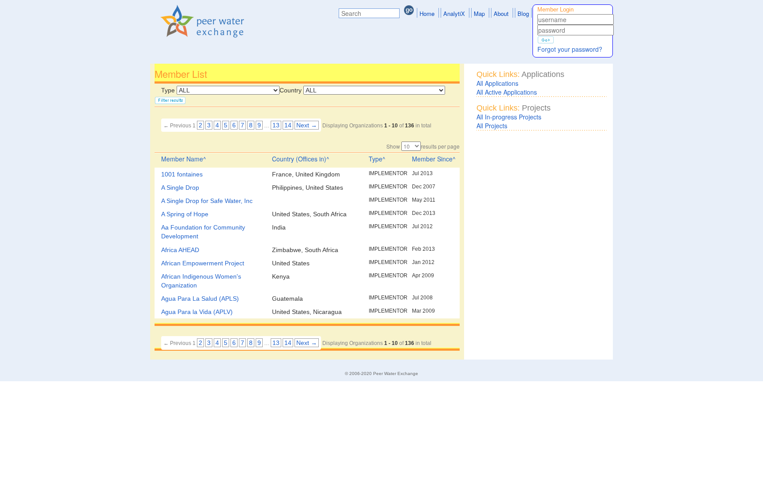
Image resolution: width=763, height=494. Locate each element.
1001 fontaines (182, 174)
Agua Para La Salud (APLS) (200, 298)
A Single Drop (180, 187)
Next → (306, 125)
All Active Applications (506, 92)
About (501, 13)
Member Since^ (434, 158)
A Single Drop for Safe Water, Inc (207, 200)
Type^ (377, 158)
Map (479, 13)
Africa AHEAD (180, 249)
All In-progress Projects (508, 116)
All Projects (491, 125)
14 (287, 125)
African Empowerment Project (202, 263)
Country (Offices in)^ (300, 158)
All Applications (497, 83)
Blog (523, 13)
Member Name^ (183, 158)
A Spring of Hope (184, 214)
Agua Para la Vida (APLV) (197, 311)
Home (426, 13)
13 (276, 125)
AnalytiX (454, 13)
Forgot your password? (569, 49)
